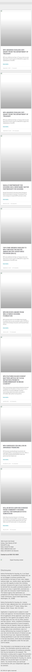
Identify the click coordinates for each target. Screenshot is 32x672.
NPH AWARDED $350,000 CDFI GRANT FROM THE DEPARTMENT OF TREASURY (15, 52)
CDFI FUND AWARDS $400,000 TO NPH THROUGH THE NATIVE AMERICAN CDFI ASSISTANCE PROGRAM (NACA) (14, 250)
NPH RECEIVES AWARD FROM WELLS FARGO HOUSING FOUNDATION (13, 314)
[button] (16, 3)
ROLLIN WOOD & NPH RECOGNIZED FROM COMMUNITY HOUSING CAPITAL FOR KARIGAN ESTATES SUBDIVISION (15, 510)
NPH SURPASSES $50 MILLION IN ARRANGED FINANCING (14, 446)
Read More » (6, 64)
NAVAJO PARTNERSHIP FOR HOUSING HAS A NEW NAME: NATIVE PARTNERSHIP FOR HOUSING (16, 187)
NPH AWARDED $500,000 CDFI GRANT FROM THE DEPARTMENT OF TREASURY (15, 114)
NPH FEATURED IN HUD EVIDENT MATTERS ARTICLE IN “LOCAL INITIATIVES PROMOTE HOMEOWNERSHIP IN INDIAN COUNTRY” (14, 380)
